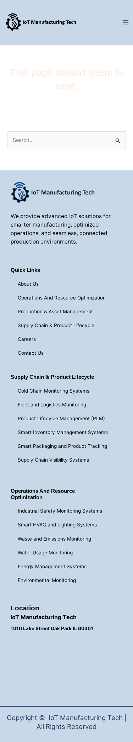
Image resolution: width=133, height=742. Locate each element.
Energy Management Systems (52, 566)
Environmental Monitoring (47, 580)
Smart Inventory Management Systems (63, 432)
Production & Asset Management (55, 311)
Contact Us (31, 353)
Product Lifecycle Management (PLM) (61, 418)
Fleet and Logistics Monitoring (52, 404)
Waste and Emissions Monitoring (54, 539)
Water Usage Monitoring (45, 552)
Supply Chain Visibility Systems (53, 460)
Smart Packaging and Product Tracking (62, 446)
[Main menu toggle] (125, 22)
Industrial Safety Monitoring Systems (60, 511)
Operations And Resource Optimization (62, 298)
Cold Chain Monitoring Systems (53, 391)
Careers (27, 339)
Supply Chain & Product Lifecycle (56, 325)
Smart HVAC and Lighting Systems (57, 524)
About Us (28, 284)
